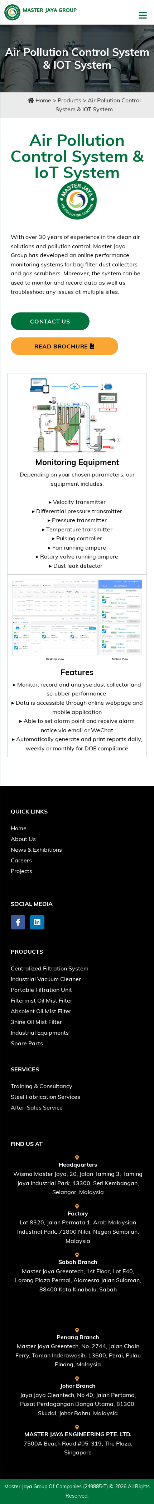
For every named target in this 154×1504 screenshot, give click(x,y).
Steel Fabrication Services (45, 1096)
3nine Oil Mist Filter (36, 1021)
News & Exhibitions (36, 849)
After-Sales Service (37, 1107)
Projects (21, 871)
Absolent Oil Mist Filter (41, 1011)
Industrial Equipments (40, 1032)
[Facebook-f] (18, 922)
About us (23, 838)
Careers (21, 860)
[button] (77, 881)
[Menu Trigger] (143, 14)
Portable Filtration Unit (41, 989)
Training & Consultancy (41, 1086)
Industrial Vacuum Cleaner (46, 979)
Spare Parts (27, 1043)
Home (19, 828)
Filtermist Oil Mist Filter (41, 1000)
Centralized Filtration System (49, 968)
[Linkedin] (37, 922)
